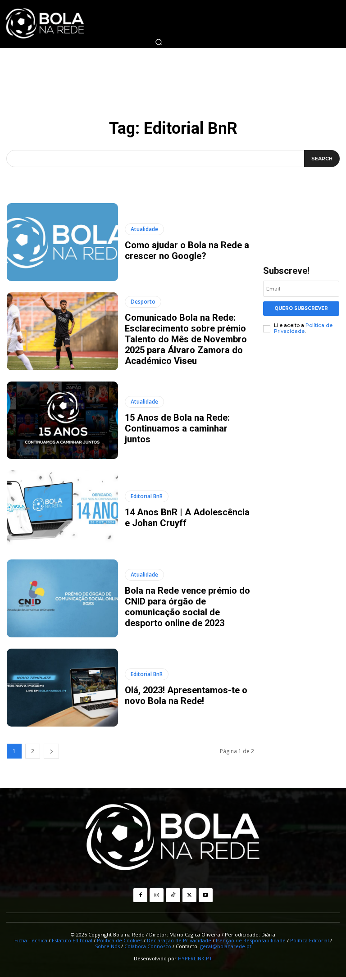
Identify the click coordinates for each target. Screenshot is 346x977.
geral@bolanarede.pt (225, 946)
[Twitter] (189, 895)
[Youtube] (206, 895)
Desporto (143, 301)
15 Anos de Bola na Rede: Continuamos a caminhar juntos (177, 428)
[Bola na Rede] (173, 838)
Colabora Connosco (147, 946)
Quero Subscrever (301, 308)
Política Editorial (309, 940)
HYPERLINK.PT (195, 958)
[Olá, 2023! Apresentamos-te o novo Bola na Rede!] (62, 688)
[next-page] (51, 751)
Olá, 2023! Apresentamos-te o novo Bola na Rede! (186, 695)
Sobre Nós (107, 946)
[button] (158, 42)
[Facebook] (140, 895)
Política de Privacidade (303, 328)
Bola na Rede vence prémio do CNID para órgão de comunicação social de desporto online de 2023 (187, 606)
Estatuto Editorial (72, 940)
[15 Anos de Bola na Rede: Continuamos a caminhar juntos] (62, 420)
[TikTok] (173, 895)
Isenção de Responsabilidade (251, 940)
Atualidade (144, 229)
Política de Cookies (119, 940)
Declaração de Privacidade (179, 940)
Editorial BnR (147, 496)
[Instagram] (157, 895)
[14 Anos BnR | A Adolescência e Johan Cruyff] (62, 509)
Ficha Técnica (30, 940)
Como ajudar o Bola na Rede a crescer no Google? (187, 250)
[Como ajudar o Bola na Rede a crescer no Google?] (62, 242)
